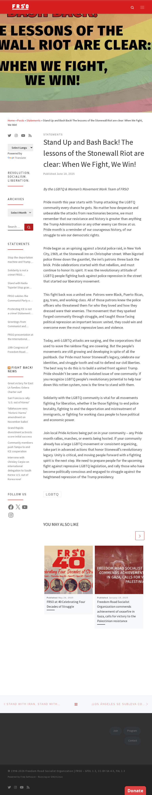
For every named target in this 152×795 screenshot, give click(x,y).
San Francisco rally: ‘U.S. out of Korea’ (19, 400)
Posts (20, 120)
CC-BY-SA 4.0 (106, 771)
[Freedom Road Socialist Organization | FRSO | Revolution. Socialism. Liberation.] (19, 6)
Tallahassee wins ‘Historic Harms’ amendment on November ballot (18, 415)
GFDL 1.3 (90, 771)
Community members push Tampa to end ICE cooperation (20, 447)
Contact (132, 740)
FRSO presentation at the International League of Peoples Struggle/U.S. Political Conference (20, 337)
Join (115, 730)
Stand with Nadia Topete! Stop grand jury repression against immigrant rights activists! (19, 285)
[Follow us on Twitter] (9, 135)
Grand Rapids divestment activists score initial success (20, 432)
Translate (20, 158)
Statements (34, 120)
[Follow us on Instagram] (16, 135)
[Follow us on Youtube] (23, 135)
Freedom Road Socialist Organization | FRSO (54, 771)
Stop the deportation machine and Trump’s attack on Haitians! (20, 260)
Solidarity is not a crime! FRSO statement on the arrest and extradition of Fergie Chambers (20, 272)
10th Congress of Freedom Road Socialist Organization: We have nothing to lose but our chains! (20, 350)
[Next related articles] (139, 535)
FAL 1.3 (120, 771)
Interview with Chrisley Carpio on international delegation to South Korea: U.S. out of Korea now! (19, 468)
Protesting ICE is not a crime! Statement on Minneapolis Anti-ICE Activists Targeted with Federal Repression (20, 311)
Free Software (28, 776)
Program (132, 730)
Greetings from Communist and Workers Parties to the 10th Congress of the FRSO (20, 324)
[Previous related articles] (130, 535)
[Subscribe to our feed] (30, 135)
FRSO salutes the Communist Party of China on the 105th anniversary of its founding (19, 298)
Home (11, 120)
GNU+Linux (57, 776)
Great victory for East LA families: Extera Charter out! (20, 387)
